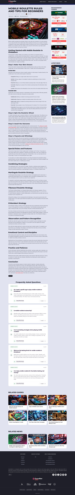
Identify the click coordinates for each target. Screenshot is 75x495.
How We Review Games (50, 464)
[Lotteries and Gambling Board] (21, 484)
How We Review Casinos (50, 462)
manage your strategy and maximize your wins (34, 143)
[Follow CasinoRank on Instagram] (56, 475)
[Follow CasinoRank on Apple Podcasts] (66, 475)
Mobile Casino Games (52, 1)
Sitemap (22, 464)
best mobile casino (19, 272)
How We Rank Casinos (50, 460)
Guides (60, 1)
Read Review (59, 24)
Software (23, 460)
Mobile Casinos (43, 1)
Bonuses (22, 456)
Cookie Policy (37, 493)
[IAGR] (49, 484)
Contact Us (50, 458)
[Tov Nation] (28, 484)
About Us (50, 456)
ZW (9, 474)
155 (35, 456)
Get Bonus (59, 23)
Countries (23, 462)
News (66, 1)
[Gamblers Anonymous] (35, 484)
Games (22, 458)
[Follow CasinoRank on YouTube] (61, 475)
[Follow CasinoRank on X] (58, 475)
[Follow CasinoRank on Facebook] (53, 475)
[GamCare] (42, 484)
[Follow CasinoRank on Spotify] (63, 475)
